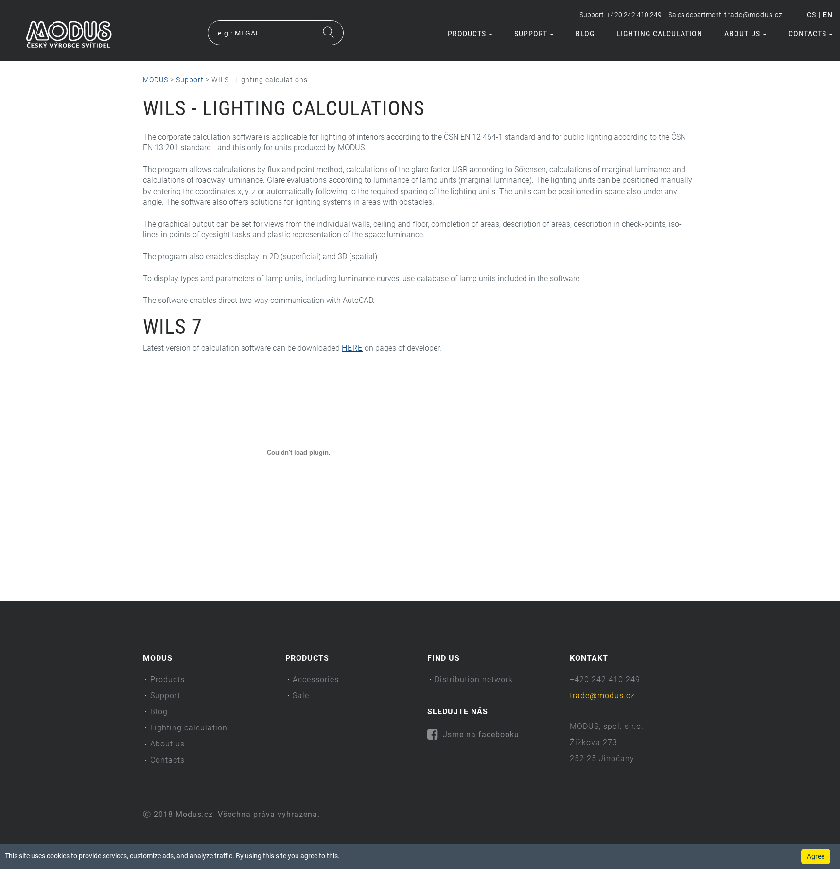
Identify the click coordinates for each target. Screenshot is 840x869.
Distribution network (474, 679)
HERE (352, 348)
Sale (301, 695)
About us (742, 33)
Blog (585, 33)
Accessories (316, 679)
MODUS (155, 80)
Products (467, 33)
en (828, 14)
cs (811, 14)
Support (530, 33)
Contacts (807, 33)
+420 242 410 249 (605, 679)
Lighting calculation (659, 33)
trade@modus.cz (753, 14)
